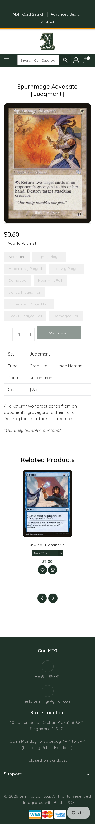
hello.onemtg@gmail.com (47, 701)
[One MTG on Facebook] (42, 6)
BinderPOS (64, 802)
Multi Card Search (28, 14)
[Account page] (76, 60)
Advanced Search (66, 14)
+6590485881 (47, 676)
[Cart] (87, 60)
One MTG (47, 650)
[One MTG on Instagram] (52, 6)
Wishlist (47, 22)
